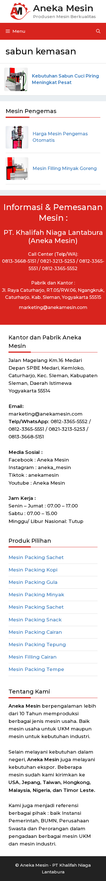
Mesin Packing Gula (32, 582)
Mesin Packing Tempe (36, 669)
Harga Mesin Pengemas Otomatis (60, 137)
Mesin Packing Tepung (37, 644)
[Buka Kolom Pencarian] (98, 31)
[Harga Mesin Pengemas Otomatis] (17, 137)
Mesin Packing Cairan (35, 632)
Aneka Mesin (63, 8)
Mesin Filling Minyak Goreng (65, 168)
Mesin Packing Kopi (32, 570)
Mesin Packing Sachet (36, 557)
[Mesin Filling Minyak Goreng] (17, 168)
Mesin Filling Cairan (32, 657)
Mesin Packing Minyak (36, 594)
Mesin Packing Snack (35, 619)
